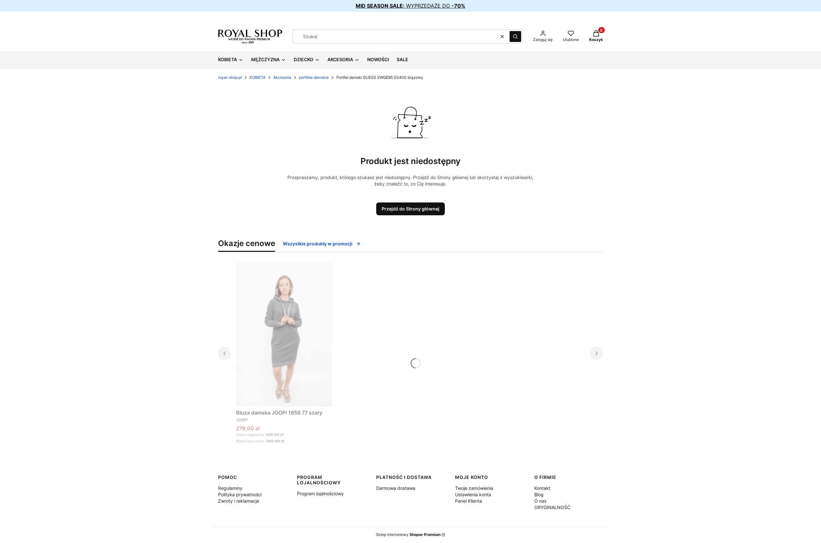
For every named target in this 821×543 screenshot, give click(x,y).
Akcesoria (282, 77)
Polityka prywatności (240, 494)
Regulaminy (230, 488)
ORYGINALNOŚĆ (552, 507)
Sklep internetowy (408, 534)
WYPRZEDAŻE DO (410, 6)
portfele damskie (314, 77)
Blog (539, 494)
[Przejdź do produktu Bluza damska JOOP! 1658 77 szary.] (284, 334)
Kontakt (542, 488)
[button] (515, 36)
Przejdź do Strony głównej (410, 208)
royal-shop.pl (230, 77)
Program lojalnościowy (320, 493)
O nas (540, 501)
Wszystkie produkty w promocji (317, 243)
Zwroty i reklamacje (238, 501)
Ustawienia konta (473, 494)
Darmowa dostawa (395, 488)
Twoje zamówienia (474, 488)
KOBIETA (258, 77)
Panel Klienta (468, 501)
